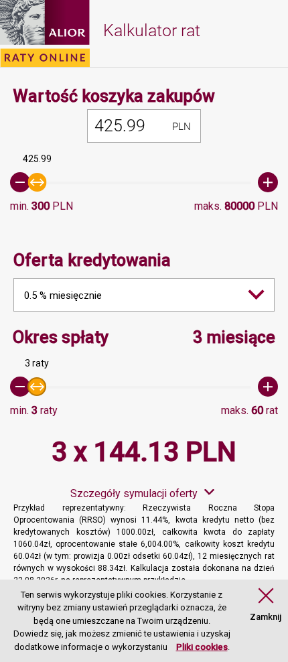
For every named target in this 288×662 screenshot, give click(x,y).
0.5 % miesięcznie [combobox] (63, 295)
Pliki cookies (202, 647)
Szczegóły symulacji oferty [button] (134, 493)
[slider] (144, 182)
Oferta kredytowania (92, 260)
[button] (265, 605)
